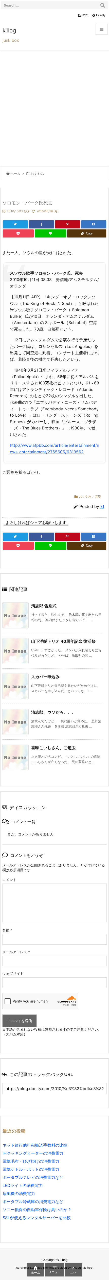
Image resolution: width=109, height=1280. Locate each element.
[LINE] (50, 233)
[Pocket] (18, 233)
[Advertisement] (54, 107)
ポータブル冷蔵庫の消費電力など (33, 1201)
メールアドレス (16, 952)
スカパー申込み (45, 676)
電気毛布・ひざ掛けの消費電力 (31, 1161)
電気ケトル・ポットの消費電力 (31, 1169)
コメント (9, 879)
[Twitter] (15, 224)
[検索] (102, 5)
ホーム (15, 174)
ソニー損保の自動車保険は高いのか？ (37, 1209)
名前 (7, 930)
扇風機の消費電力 (19, 1193)
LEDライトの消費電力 (23, 1185)
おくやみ (37, 174)
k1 (102, 506)
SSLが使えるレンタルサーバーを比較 (37, 1217)
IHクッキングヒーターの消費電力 (33, 1153)
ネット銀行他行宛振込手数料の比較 (35, 1145)
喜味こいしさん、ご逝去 (53, 747)
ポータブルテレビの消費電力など (33, 1177)
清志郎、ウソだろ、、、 (53, 712)
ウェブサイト (13, 973)
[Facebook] (41, 224)
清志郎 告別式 (44, 605)
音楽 (98, 496)
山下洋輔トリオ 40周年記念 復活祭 (63, 641)
